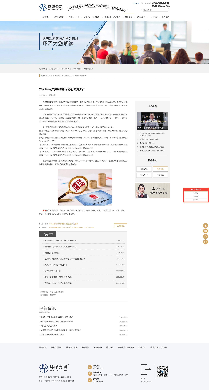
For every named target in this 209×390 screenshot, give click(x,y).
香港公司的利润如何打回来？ (56, 265)
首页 (51, 75)
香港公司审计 (58, 17)
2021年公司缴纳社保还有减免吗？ (75, 75)
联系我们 (165, 17)
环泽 (44, 210)
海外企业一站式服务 (112, 17)
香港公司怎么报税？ (52, 252)
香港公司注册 (74, 17)
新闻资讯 (144, 169)
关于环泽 (153, 17)
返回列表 (121, 225)
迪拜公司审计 (77, 69)
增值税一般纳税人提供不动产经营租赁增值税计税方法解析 (71, 227)
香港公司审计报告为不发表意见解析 (58, 277)
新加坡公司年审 (54, 69)
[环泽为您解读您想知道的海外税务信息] (104, 63)
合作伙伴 (144, 175)
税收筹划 (128, 17)
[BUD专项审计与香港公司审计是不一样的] (152, 121)
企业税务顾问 (59, 292)
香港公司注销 (66, 69)
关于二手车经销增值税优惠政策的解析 (63, 223)
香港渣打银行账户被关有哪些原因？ (58, 283)
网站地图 (71, 381)
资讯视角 (160, 175)
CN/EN (136, 3)
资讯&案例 (141, 17)
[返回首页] (205, 241)
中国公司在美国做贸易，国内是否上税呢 (60, 246)
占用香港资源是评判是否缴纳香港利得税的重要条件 (65, 258)
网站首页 (44, 17)
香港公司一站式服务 (92, 17)
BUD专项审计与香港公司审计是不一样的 (60, 240)
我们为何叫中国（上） (53, 271)
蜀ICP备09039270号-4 (52, 381)
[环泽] (54, 372)
